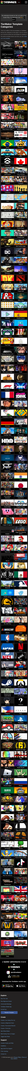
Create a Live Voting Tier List (8, 1020)
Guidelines (3, 1045)
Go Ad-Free (4, 1009)
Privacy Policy (17, 1057)
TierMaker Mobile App (6, 1006)
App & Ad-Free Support (6, 1048)
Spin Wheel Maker (5, 1031)
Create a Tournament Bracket (8, 1025)
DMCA (15, 1058)
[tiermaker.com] (8, 2)
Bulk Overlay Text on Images (8, 1033)
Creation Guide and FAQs (7, 1043)
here (21, 17)
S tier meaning (4, 1051)
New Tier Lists (4, 998)
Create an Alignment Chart (7, 1023)
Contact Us (3, 1054)
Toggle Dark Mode (5, 1036)
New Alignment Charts (6, 1001)
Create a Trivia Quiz (6, 1028)
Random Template (9, 1012)
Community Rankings (6, 1004)
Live (19, 2)
